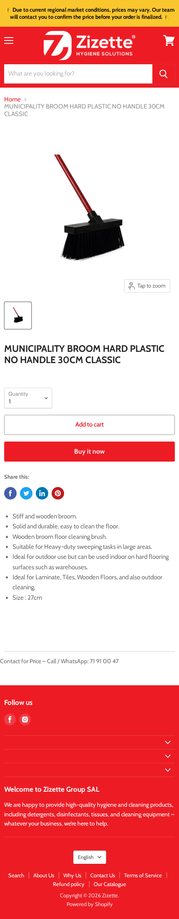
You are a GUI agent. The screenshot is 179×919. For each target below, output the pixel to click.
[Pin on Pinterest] (58, 493)
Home (12, 99)
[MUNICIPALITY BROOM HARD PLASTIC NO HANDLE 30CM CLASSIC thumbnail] (18, 315)
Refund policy (69, 884)
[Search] (163, 73)
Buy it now (89, 451)
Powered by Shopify (90, 904)
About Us (43, 875)
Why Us (72, 875)
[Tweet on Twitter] (26, 493)
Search (16, 875)
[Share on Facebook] (10, 493)
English (86, 857)
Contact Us (102, 875)
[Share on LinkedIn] (42, 493)
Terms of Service (143, 875)
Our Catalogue (110, 884)
